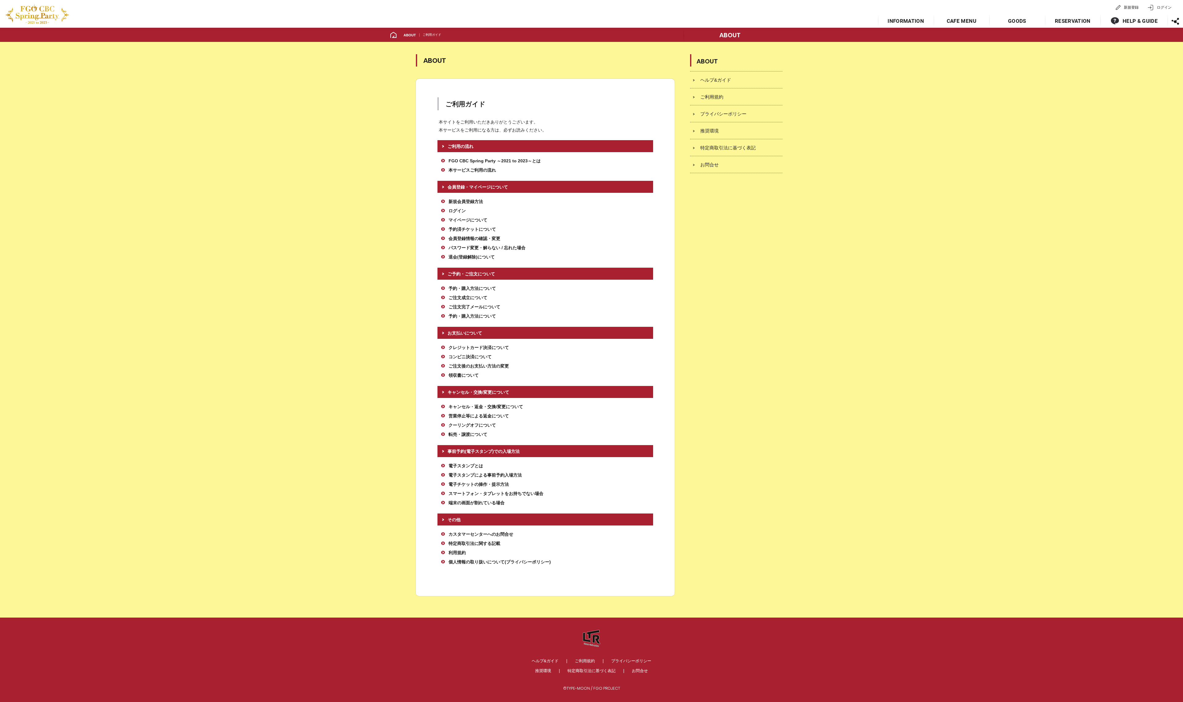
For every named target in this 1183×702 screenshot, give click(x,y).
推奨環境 (709, 130)
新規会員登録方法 (466, 201)
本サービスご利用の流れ (472, 170)
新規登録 (1131, 7)
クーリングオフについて (472, 425)
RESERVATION (1073, 21)
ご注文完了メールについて (474, 306)
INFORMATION (906, 21)
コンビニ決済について (470, 356)
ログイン (1164, 7)
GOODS (1017, 21)
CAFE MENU (961, 21)
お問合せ (709, 164)
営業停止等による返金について (479, 415)
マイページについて (468, 219)
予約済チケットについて (472, 229)
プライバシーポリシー (723, 113)
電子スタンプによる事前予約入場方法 (485, 475)
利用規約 (457, 552)
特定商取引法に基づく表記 (728, 147)
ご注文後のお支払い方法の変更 (479, 365)
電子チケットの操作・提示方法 (479, 484)
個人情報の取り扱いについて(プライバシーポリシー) (500, 561)
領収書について (464, 375)
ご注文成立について (468, 297)
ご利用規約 (711, 96)
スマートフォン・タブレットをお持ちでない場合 (496, 493)
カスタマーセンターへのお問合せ (481, 534)
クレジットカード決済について (479, 347)
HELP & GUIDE (1140, 21)
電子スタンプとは (466, 465)
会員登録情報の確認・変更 (474, 238)
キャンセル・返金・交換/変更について (486, 406)
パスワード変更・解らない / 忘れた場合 (487, 247)
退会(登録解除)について (472, 256)
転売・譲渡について (468, 434)
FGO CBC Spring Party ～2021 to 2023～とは (495, 160)
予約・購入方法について (472, 288)
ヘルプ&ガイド (715, 80)
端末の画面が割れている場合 (477, 502)
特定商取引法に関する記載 (474, 543)
